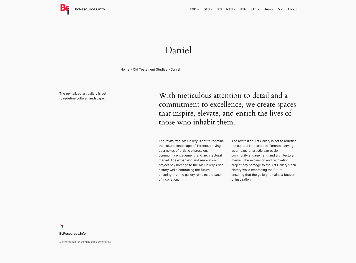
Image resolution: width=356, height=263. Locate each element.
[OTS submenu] (211, 9)
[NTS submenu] (234, 9)
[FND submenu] (198, 9)
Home (125, 69)
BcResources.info (90, 9)
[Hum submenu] (272, 9)
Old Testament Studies (150, 69)
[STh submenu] (258, 9)
